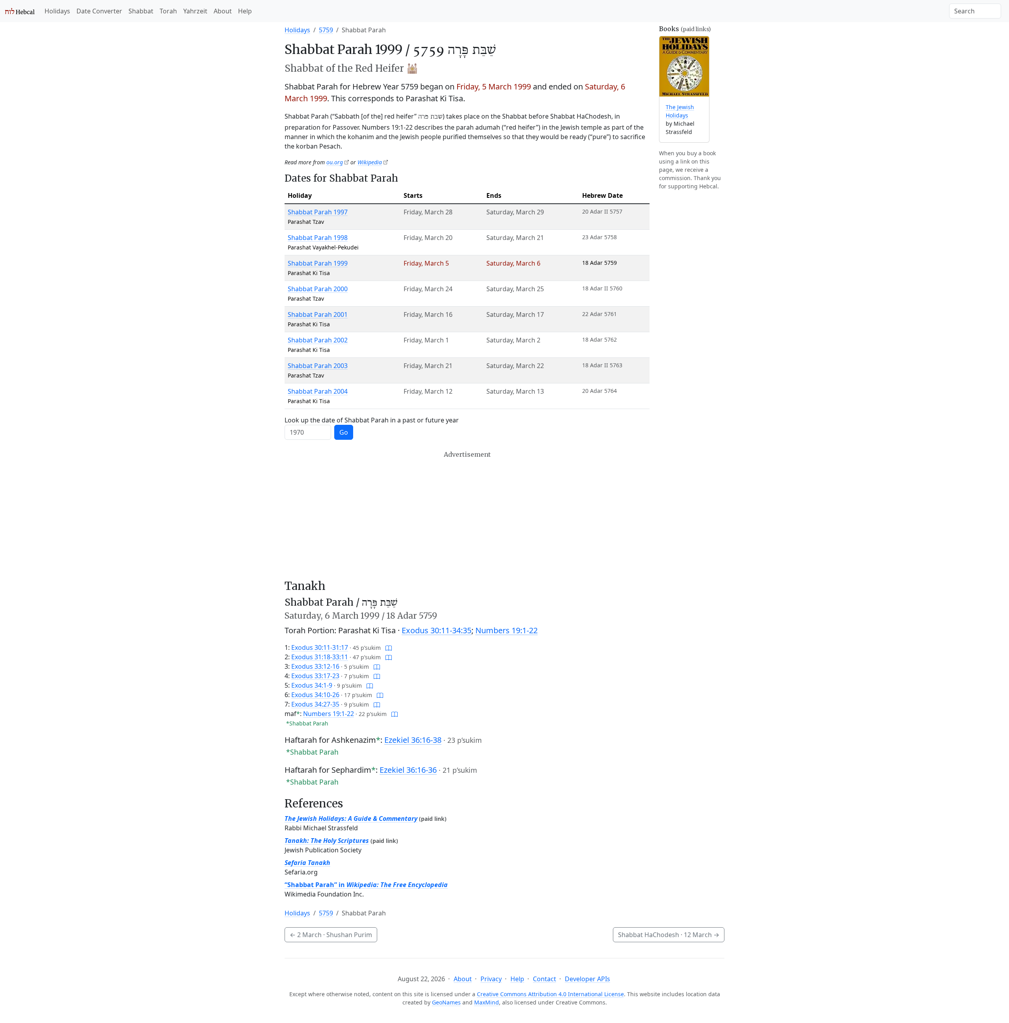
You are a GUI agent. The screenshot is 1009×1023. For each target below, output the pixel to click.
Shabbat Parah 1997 (318, 212)
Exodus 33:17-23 (315, 675)
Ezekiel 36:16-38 (412, 740)
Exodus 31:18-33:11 (319, 657)
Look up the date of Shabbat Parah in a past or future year (372, 420)
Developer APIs (587, 979)
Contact (544, 979)
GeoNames (446, 1002)
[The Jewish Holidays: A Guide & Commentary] (684, 66)
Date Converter (99, 11)
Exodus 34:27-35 (315, 704)
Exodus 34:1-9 (311, 685)
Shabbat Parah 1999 (318, 263)
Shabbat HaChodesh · (668, 934)
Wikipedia (369, 162)
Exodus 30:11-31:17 (319, 647)
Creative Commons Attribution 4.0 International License (550, 994)
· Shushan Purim (331, 934)
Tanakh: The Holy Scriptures (327, 840)
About (223, 11)
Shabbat (140, 11)
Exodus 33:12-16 (315, 666)
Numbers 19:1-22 (506, 630)
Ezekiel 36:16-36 (408, 769)
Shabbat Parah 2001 (318, 314)
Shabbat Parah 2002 (318, 340)
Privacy (491, 979)
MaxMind (486, 1002)
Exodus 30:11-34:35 (436, 630)
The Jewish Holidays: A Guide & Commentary (351, 818)
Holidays (57, 11)
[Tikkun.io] (388, 647)
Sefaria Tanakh (307, 862)
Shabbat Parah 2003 (318, 365)
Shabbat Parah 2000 (318, 289)
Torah (168, 11)
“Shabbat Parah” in (366, 884)
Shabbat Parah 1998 (318, 237)
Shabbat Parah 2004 (318, 391)
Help (245, 11)
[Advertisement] (467, 515)
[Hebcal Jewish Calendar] (20, 11)
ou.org (334, 162)
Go (343, 432)
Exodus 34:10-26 (315, 694)
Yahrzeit (195, 11)
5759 (326, 30)
